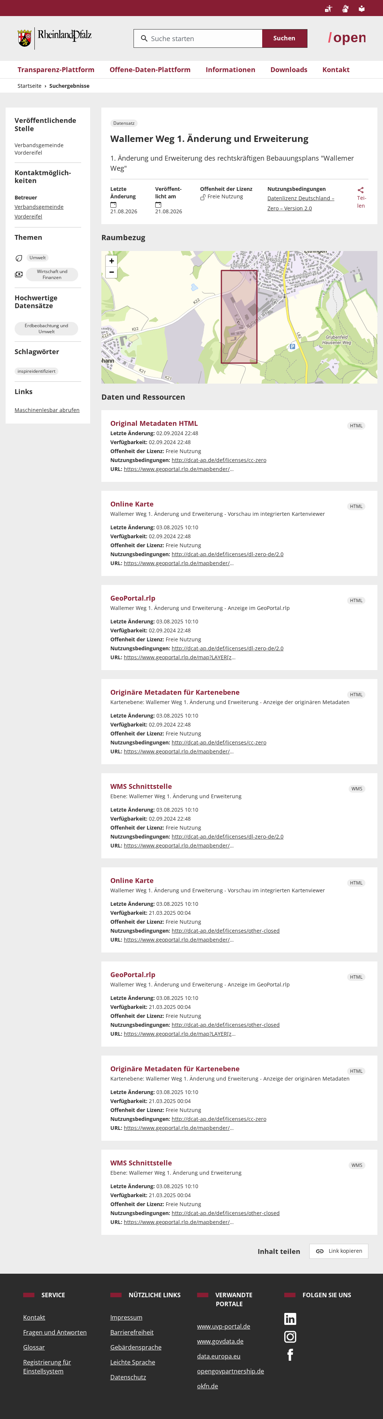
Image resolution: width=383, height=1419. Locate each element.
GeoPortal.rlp (132, 598)
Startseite (30, 85)
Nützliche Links (154, 1295)
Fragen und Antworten (55, 1332)
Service (52, 1295)
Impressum (126, 1317)
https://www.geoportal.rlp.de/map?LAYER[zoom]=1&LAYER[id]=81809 (210, 657)
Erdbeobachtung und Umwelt (46, 328)
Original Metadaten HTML (154, 423)
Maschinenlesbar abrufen (47, 409)
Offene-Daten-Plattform (150, 69)
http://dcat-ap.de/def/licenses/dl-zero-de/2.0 (228, 554)
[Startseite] (55, 37)
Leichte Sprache (132, 1362)
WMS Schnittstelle (141, 786)
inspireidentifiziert (36, 371)
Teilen (362, 201)
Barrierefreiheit (132, 1332)
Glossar (34, 1347)
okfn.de (207, 1386)
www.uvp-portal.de (223, 1326)
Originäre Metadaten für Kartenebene (175, 692)
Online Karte (132, 504)
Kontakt (336, 69)
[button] (111, 261)
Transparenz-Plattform (56, 69)
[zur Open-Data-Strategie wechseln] (346, 37)
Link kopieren (345, 1250)
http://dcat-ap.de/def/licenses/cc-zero (219, 460)
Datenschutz (128, 1377)
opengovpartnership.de (230, 1371)
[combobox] (198, 38)
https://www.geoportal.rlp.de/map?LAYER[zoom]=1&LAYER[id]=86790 (210, 1033)
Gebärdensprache (136, 1347)
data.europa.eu (218, 1356)
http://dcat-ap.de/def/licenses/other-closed (226, 930)
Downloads (288, 69)
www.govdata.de (220, 1341)
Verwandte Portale (233, 1299)
